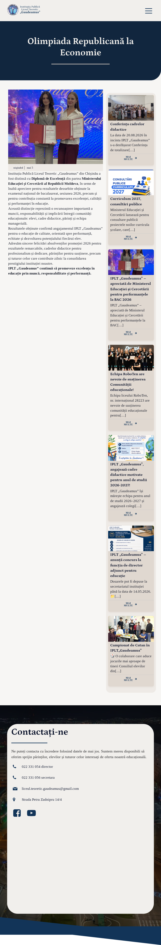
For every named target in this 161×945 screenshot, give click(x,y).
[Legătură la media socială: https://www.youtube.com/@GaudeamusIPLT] (33, 813)
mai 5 (30, 167)
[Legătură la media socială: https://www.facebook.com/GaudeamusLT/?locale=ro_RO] (18, 813)
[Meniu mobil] (149, 11)
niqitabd (18, 167)
